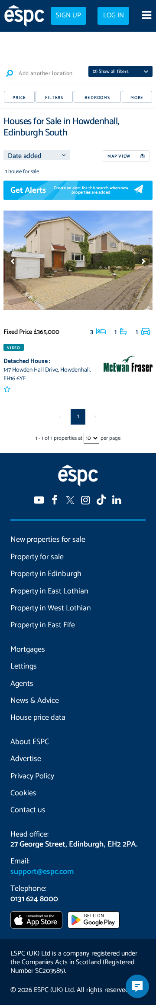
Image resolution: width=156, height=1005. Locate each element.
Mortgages (27, 649)
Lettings (23, 666)
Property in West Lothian (50, 608)
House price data (37, 717)
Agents (21, 683)
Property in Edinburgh (45, 573)
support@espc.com (42, 871)
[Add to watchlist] (7, 389)
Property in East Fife (42, 625)
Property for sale (37, 556)
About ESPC (29, 741)
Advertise (25, 758)
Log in (113, 15)
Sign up (68, 15)
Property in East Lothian (49, 591)
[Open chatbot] (137, 986)
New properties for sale (47, 539)
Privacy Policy (32, 776)
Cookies (23, 793)
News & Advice (34, 700)
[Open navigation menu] (146, 16)
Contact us (28, 810)
